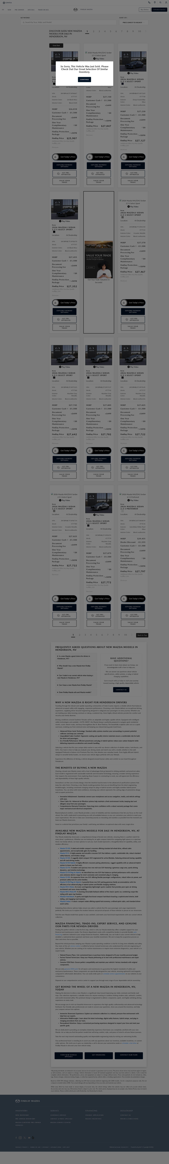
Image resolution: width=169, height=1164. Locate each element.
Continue (84, 79)
